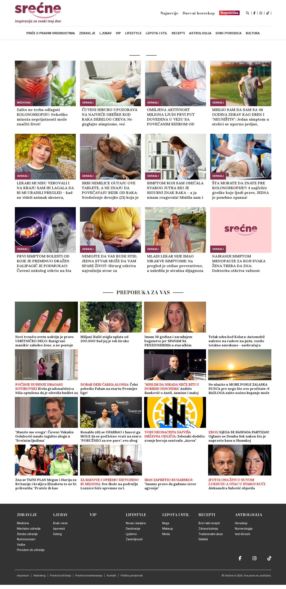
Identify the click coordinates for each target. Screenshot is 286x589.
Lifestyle (136, 515)
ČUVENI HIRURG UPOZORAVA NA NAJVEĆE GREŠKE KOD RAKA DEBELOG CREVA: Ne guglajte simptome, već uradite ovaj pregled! (109, 116)
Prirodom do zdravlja (30, 550)
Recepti (206, 515)
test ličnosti (242, 534)
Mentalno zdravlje (29, 528)
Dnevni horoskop (199, 13)
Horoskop (241, 523)
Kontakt (111, 575)
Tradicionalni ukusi (210, 534)
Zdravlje (27, 515)
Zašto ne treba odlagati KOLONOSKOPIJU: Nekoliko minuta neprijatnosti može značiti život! (42, 116)
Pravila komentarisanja (88, 575)
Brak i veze (60, 523)
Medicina (24, 103)
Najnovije (169, 13)
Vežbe (21, 544)
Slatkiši (203, 539)
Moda (166, 534)
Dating (57, 534)
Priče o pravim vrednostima (50, 33)
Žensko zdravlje (27, 534)
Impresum (23, 575)
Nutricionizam (26, 539)
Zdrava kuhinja (208, 528)
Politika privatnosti (132, 575)
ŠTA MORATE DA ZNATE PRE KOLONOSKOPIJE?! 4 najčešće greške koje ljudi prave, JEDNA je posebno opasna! (240, 190)
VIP (93, 515)
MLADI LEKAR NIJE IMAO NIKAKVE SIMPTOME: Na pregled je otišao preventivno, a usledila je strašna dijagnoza (175, 263)
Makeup (167, 528)
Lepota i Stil (175, 515)
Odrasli (88, 103)
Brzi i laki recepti (209, 523)
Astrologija (248, 515)
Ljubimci (131, 534)
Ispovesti (59, 528)
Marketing (39, 575)
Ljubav (60, 515)
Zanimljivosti (134, 539)
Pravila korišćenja (60, 575)
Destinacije (133, 528)
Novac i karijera (136, 523)
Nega (165, 523)
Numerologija (244, 528)
